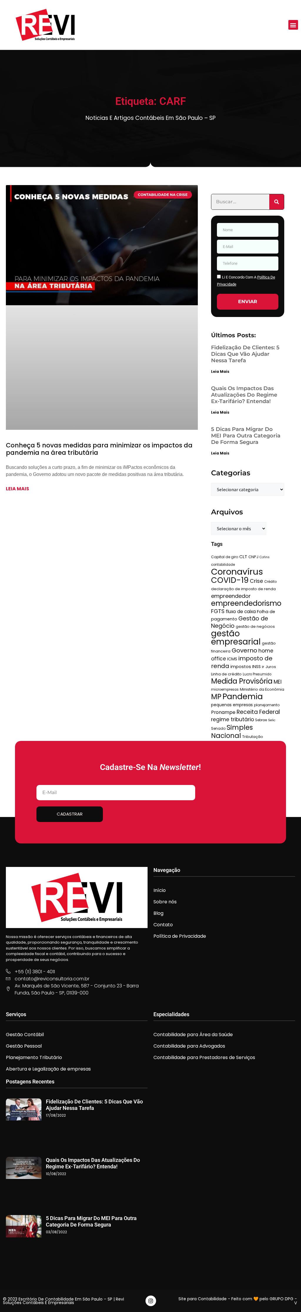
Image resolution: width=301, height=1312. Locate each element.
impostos (240, 667)
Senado (218, 728)
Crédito (270, 581)
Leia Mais (220, 371)
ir (263, 666)
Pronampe (223, 712)
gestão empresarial (236, 637)
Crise (256, 581)
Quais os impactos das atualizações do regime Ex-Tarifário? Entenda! (244, 395)
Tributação (252, 736)
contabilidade (223, 564)
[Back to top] (287, 1298)
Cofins (265, 557)
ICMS (232, 659)
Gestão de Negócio (239, 622)
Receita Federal (258, 712)
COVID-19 (230, 580)
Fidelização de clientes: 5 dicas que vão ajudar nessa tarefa (245, 354)
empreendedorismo (246, 603)
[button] (293, 25)
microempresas (225, 689)
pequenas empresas (232, 705)
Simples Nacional (232, 731)
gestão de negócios (255, 626)
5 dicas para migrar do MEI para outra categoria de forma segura (245, 435)
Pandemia (243, 696)
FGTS (218, 611)
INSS (256, 667)
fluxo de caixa (241, 611)
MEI (278, 681)
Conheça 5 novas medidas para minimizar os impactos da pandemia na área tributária (99, 449)
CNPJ (253, 556)
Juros (270, 666)
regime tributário (232, 719)
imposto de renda (241, 662)
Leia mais (17, 488)
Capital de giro (224, 556)
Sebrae (261, 720)
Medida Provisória (241, 681)
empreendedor (231, 596)
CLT (243, 556)
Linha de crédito (226, 674)
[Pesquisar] (276, 201)
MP (216, 697)
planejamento (267, 704)
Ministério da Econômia (262, 689)
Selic (271, 720)
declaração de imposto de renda (243, 588)
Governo (244, 650)
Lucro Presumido (257, 674)
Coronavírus (237, 572)
